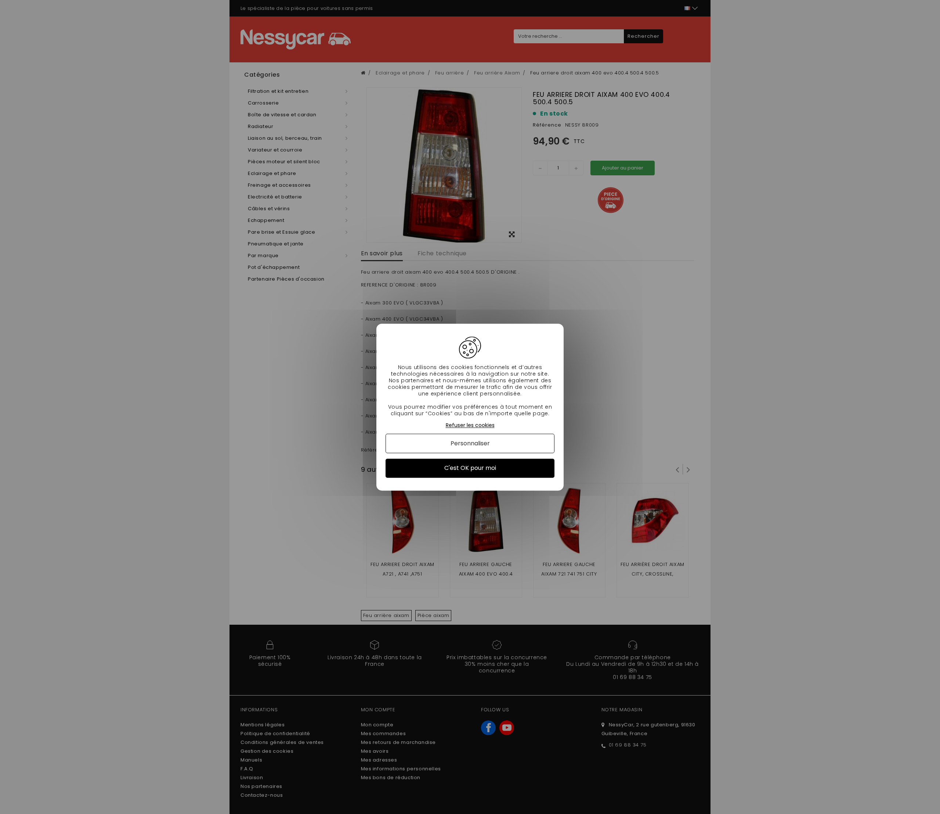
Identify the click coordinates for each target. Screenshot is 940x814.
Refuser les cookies (470, 425)
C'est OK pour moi (470, 468)
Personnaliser (470, 443)
